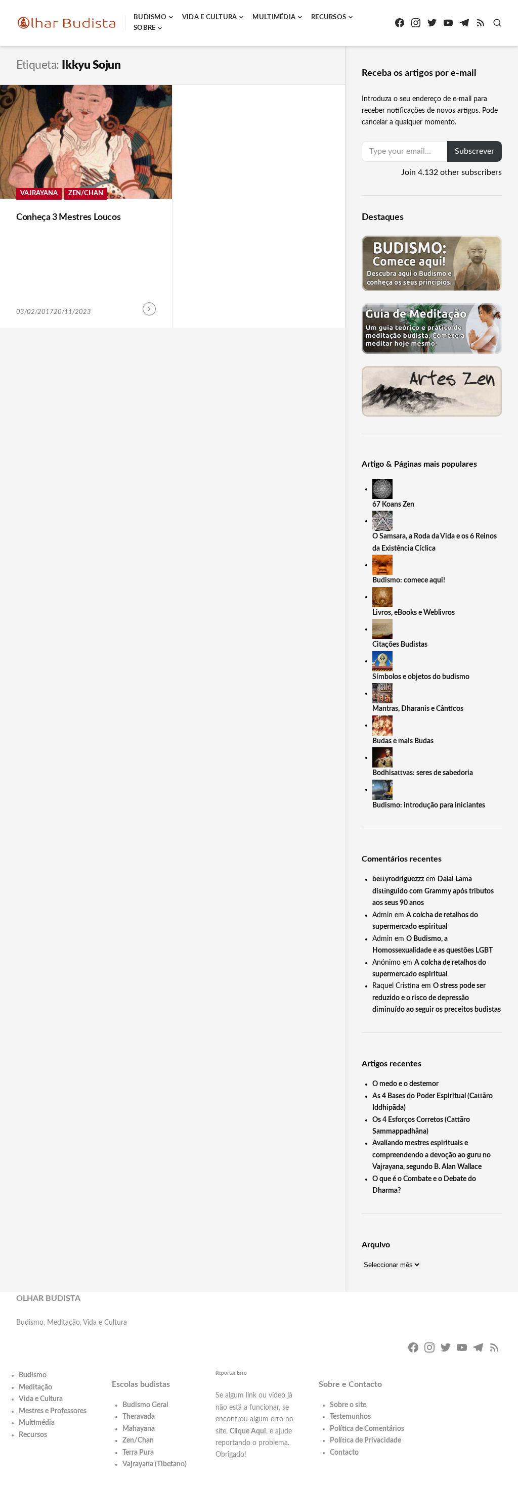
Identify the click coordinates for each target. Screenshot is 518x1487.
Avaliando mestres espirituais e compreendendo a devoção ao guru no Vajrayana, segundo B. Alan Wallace (431, 1155)
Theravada (138, 1416)
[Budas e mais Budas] (382, 725)
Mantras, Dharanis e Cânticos (417, 708)
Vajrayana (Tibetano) (154, 1464)
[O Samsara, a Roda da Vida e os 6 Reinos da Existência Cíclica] (382, 520)
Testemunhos (350, 1416)
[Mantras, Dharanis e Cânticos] (382, 693)
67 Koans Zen (393, 504)
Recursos (328, 17)
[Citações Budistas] (382, 629)
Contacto (344, 1452)
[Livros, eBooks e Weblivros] (382, 596)
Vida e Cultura (209, 17)
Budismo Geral (145, 1405)
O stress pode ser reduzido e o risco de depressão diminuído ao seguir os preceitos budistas (436, 997)
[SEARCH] (497, 22)
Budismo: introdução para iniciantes (428, 805)
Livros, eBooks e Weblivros (413, 612)
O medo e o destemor (405, 1084)
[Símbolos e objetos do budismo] (382, 660)
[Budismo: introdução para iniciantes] (382, 789)
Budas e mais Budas (403, 741)
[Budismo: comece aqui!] (382, 564)
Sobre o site (348, 1405)
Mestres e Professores (53, 1411)
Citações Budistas (399, 644)
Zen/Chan (85, 193)
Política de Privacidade (365, 1440)
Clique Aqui (248, 1431)
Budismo (150, 17)
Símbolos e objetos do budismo (420, 677)
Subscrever (474, 151)
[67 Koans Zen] (382, 488)
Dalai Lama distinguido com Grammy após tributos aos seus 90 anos (433, 891)
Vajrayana (39, 193)
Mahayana (138, 1428)
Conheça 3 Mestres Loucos (68, 217)
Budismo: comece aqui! (408, 580)
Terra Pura (138, 1452)
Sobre (144, 28)
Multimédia (273, 17)
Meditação (35, 1387)
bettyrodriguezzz (398, 879)
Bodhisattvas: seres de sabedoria (422, 773)
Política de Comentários (367, 1428)
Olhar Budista (48, 1298)
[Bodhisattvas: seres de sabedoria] (382, 757)
